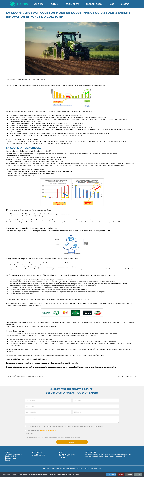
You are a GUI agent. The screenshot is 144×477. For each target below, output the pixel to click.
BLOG (61, 451)
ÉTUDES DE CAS (38, 454)
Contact (86, 468)
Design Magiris (96, 468)
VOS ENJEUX (37, 451)
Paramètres (129, 474)
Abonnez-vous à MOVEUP (94, 454)
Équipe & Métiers (11, 458)
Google (58, 437)
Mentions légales (69, 468)
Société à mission (11, 456)
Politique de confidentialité (48, 430)
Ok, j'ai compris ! (111, 474)
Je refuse (120, 474)
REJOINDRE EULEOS (67, 454)
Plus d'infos (138, 474)
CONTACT (62, 457)
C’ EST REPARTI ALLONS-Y (126, 376)
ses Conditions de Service (68, 437)
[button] (55, 4)
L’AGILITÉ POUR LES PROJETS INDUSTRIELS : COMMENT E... (28, 376)
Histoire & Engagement (13, 454)
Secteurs (8, 460)
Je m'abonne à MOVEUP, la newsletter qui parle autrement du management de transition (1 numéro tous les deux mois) (65, 426)
